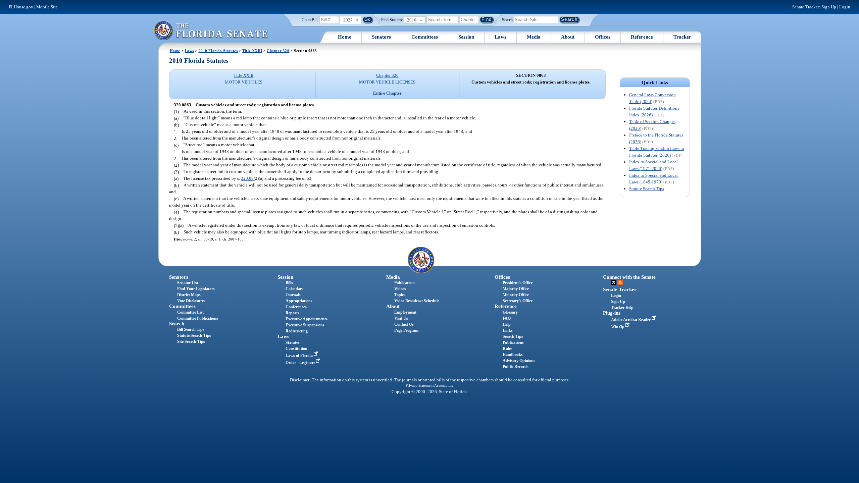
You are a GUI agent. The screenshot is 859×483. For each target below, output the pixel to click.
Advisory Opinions (519, 360)
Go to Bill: (310, 20)
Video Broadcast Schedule (416, 301)
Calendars (294, 288)
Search (507, 19)
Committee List (190, 312)
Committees (424, 37)
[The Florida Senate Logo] (211, 30)
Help (507, 324)
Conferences (296, 307)
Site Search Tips (191, 341)
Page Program (406, 330)
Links (508, 330)
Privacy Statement (420, 385)
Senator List (187, 282)
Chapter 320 (278, 51)
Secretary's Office (518, 301)
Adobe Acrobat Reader (631, 319)
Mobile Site (47, 6)
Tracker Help (622, 307)
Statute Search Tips (646, 188)
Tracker (682, 37)
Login (844, 6)
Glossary (510, 312)
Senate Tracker (620, 289)
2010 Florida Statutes (218, 51)
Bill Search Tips (190, 329)
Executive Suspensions (305, 325)
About (567, 37)
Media (534, 37)
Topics (399, 294)
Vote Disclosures (191, 301)
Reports (292, 313)
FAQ (507, 318)
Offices (602, 37)
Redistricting (297, 331)
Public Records (515, 366)
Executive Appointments (306, 319)
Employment (405, 312)
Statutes (293, 342)
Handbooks (513, 354)
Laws (500, 37)
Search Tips (513, 336)
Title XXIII (252, 51)
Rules (507, 348)
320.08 (247, 178)
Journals (293, 294)
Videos (400, 288)
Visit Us (401, 318)
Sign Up (828, 6)
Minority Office (516, 294)
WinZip (618, 326)
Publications (404, 282)
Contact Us (404, 324)
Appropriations (299, 301)
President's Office (518, 282)
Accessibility (444, 385)
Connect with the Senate (629, 277)
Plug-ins (611, 313)
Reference (642, 37)
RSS (620, 282)
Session (466, 37)
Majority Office (516, 288)
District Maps (189, 294)
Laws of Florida (300, 355)
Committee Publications (197, 318)
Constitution (296, 348)
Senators (381, 37)
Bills (289, 282)
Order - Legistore (301, 362)
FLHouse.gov (21, 6)
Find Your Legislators (196, 288)
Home (344, 37)
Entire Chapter (387, 93)
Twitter (613, 282)
